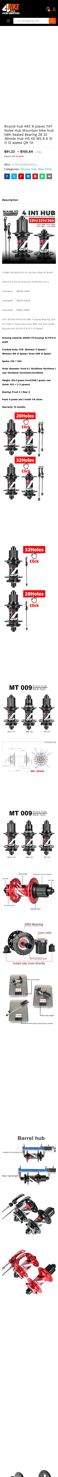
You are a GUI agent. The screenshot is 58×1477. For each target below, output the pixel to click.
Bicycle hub (28, 169)
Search (52, 21)
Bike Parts (45, 169)
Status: (7, 156)
